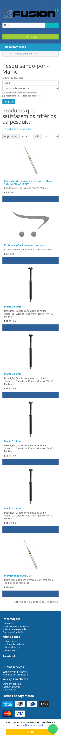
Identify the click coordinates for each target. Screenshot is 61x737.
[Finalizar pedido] (56, 3)
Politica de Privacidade (14, 629)
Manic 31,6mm (12, 441)
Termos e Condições (13, 632)
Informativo (8, 650)
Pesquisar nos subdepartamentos (21, 92)
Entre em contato (11, 683)
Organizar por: (11, 136)
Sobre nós (7, 623)
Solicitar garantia (11, 686)
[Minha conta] (43, 3)
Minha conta (9, 641)
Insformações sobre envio (16, 626)
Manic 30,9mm (12, 306)
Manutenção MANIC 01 (18, 575)
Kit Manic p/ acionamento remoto (25, 245)
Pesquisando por (24, 53)
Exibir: (37, 136)
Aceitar (30, 731)
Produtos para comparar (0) (18, 129)
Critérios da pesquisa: (12, 78)
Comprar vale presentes (15, 671)
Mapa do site (9, 689)
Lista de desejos (11, 647)
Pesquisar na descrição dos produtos (23, 95)
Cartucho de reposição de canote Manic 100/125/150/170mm (28, 182)
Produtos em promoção (15, 674)
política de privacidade (33, 725)
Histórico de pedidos (13, 644)
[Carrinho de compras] (52, 3)
